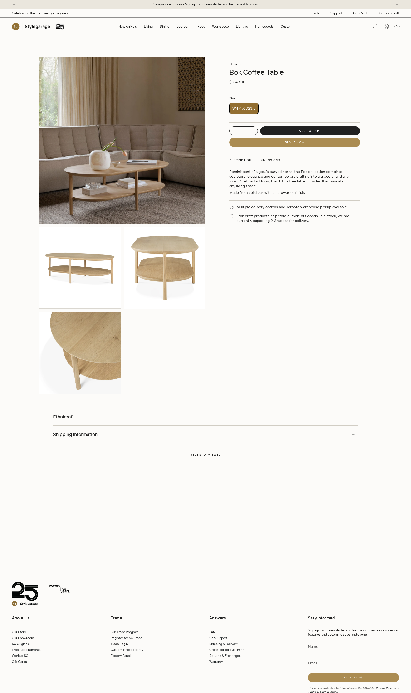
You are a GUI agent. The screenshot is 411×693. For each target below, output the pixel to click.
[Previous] (14, 4)
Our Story (19, 632)
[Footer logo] (51, 594)
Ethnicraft (236, 64)
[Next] (397, 4)
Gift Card (360, 13)
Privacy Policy (385, 688)
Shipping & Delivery (223, 644)
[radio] (244, 108)
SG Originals (21, 644)
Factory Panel (121, 656)
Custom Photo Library (127, 650)
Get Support (218, 638)
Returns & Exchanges (225, 656)
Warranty (216, 661)
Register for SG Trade (126, 638)
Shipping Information (75, 434)
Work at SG (20, 656)
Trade (315, 13)
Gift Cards (19, 661)
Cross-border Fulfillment (227, 650)
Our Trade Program (125, 632)
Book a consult (388, 13)
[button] (148, 26)
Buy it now (295, 142)
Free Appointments (26, 650)
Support (336, 13)
